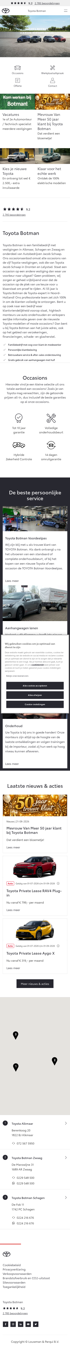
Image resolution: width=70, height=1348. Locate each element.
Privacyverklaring (14, 1269)
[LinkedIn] (21, 1324)
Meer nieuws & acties (35, 983)
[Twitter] (36, 1324)
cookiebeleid (37, 664)
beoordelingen (14, 214)
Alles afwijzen (35, 695)
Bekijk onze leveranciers (17, 675)
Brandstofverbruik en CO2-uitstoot (26, 1278)
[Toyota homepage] (6, 10)
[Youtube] (28, 1324)
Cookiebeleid (12, 1265)
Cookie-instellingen (35, 704)
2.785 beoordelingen (47, 3)
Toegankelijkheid (14, 1286)
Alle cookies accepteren (35, 685)
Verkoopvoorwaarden (17, 1273)
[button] (16, 1067)
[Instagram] (13, 1324)
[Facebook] (5, 1324)
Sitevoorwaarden (14, 1282)
